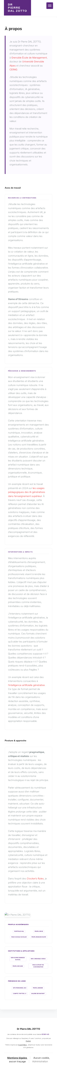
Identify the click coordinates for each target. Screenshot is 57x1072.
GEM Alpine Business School (18, 958)
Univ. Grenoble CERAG (38, 958)
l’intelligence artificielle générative (26, 685)
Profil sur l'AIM (18, 966)
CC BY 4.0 (45, 1034)
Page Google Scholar (19, 937)
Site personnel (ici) (19, 988)
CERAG (13, 69)
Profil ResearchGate (39, 937)
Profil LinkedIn (38, 988)
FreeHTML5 (22, 1045)
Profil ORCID (39, 931)
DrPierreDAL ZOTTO (17, 7)
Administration (40, 1061)
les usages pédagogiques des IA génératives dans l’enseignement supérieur (26, 492)
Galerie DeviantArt (38, 993)
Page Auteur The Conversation (38, 966)
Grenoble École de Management (29, 57)
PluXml (28, 1041)
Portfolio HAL (19, 931)
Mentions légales (17, 1057)
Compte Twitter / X (19, 993)
